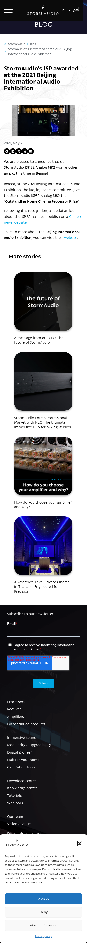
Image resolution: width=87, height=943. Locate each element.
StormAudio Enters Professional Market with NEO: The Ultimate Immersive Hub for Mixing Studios (42, 422)
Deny (44, 912)
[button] (79, 843)
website (70, 238)
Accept (43, 898)
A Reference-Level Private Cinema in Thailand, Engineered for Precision (42, 587)
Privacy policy (43, 936)
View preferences (43, 925)
